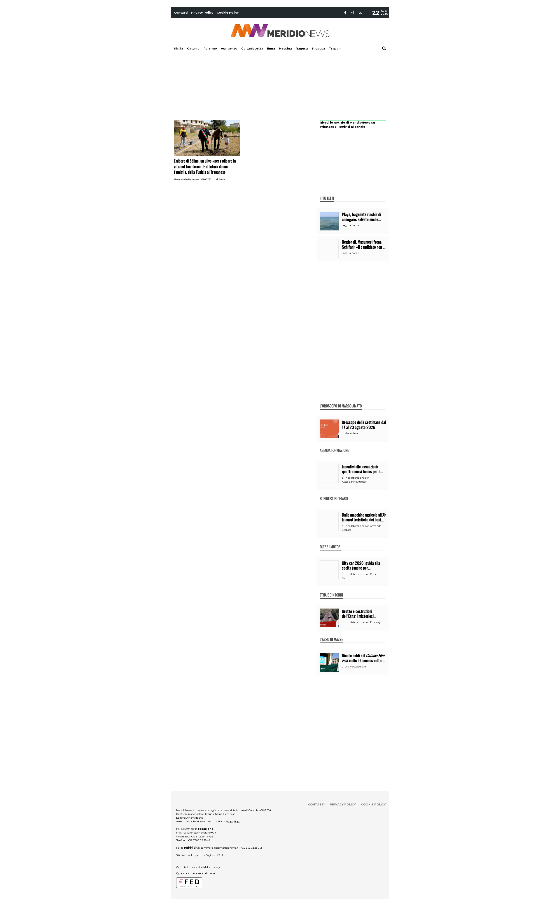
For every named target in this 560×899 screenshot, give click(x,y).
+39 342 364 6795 (202, 836)
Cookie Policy (228, 12)
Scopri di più (233, 821)
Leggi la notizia (350, 225)
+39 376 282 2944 (199, 840)
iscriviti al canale (351, 126)
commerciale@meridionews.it (219, 847)
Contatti (181, 12)
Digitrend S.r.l (214, 855)
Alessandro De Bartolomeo (187, 179)
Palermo (210, 48)
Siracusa (318, 48)
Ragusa (302, 48)
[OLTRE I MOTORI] (330, 542)
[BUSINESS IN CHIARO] (334, 494)
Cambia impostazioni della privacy (198, 867)
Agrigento (229, 48)
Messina (285, 48)
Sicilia (178, 48)
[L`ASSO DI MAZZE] (331, 635)
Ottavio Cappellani (355, 666)
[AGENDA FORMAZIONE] (334, 446)
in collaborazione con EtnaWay (363, 622)
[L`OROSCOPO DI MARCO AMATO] (341, 401)
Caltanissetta (252, 48)
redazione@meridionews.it (199, 832)
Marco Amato (352, 433)
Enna (271, 48)
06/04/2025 (206, 179)
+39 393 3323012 (251, 847)
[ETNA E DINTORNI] (331, 590)
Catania (193, 48)
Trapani (335, 48)
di (343, 433)
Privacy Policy (202, 12)
